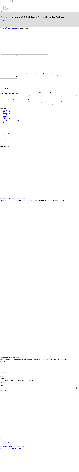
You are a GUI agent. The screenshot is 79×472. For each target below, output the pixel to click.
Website (2, 378)
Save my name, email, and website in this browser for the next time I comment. (17, 380)
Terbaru (6, 27)
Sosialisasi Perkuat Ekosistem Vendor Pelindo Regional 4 (9, 357)
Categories (3, 390)
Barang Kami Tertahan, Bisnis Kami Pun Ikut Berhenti (10, 448)
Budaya (4, 6)
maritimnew (16, 28)
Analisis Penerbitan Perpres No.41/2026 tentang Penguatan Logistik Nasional (16, 439)
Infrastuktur (6, 8)
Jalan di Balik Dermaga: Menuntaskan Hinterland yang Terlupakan (13, 444)
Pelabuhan (2, 27)
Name (1, 374)
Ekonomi (4, 7)
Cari (2, 385)
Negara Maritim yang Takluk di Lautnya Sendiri (9, 442)
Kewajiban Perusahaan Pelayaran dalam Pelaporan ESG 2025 (12, 446)
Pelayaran (5, 9)
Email (1, 376)
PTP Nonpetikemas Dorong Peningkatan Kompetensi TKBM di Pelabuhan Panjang (14, 198)
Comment (2, 372)
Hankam (4, 5)
